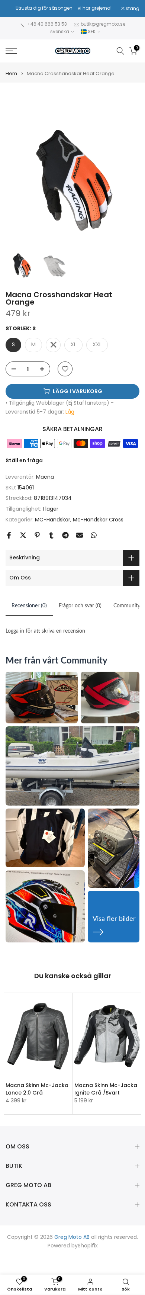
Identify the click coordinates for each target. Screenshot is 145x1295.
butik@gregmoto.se (103, 24)
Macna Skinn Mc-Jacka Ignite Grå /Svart (105, 1089)
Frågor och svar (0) (80, 605)
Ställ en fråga (24, 460)
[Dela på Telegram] (65, 535)
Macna (45, 477)
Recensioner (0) (29, 605)
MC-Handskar (52, 519)
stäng (132, 8)
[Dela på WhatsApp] (93, 535)
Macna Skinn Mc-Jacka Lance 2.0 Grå (37, 1089)
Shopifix (88, 1245)
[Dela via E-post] (79, 535)
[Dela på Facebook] (9, 535)
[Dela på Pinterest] (37, 535)
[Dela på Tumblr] (51, 535)
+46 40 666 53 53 (47, 24)
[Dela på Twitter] (23, 535)
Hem (11, 73)
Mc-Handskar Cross (98, 519)
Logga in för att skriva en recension (45, 631)
